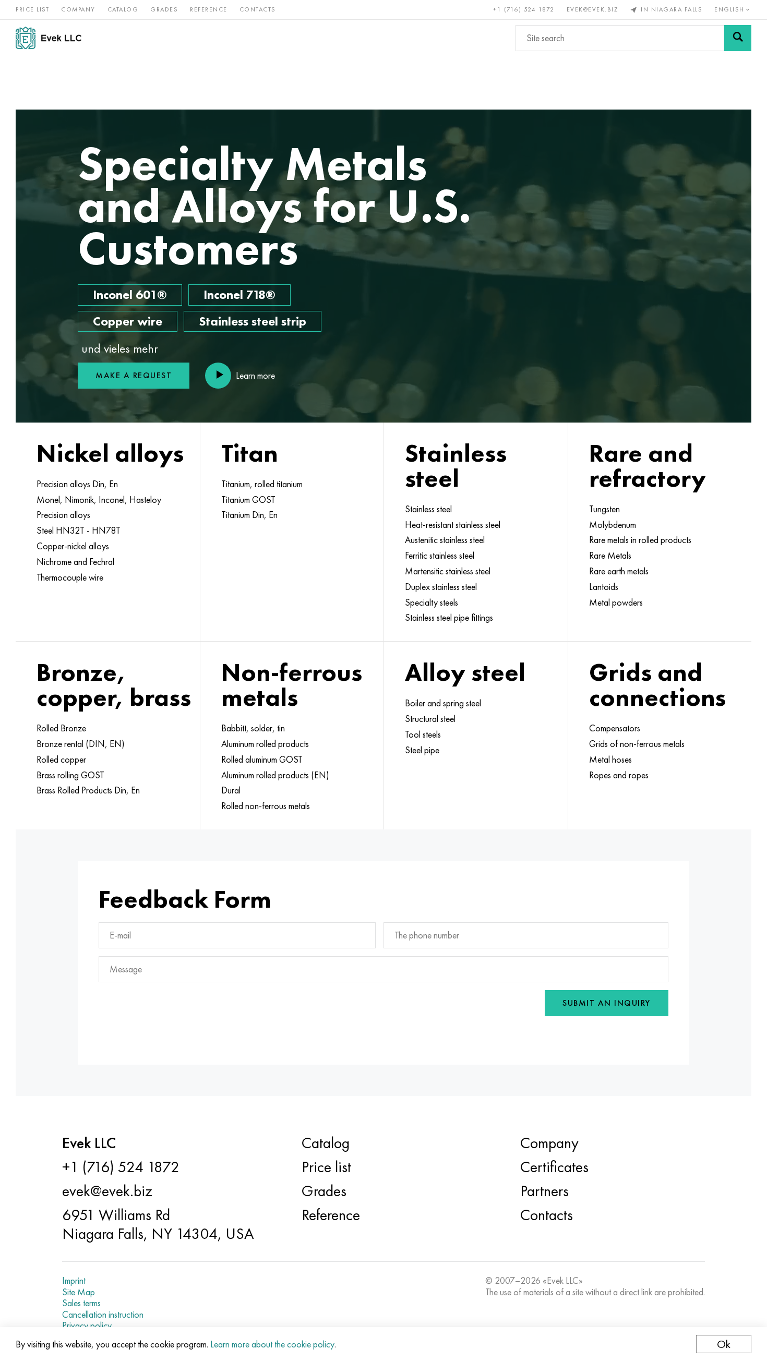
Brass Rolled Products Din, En (88, 790)
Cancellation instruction (102, 1314)
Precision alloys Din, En (77, 484)
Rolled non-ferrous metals (265, 806)
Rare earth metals (619, 571)
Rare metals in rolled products (640, 540)
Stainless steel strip (252, 321)
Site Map (78, 1292)
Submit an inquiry (606, 1002)
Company (78, 9)
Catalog (123, 9)
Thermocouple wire (70, 577)
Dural (231, 790)
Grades (164, 9)
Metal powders (616, 602)
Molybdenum (612, 525)
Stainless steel (428, 509)
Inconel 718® (239, 294)
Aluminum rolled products (265, 744)
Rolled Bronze (61, 728)
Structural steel (430, 719)
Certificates (554, 1167)
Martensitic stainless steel (447, 571)
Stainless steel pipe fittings (449, 617)
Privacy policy (87, 1325)
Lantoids (603, 587)
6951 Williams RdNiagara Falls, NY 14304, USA (158, 1224)
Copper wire (127, 321)
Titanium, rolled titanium (262, 484)
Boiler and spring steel (443, 703)
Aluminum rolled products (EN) (275, 775)
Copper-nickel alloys (73, 546)
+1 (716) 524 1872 (524, 9)
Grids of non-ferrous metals (637, 744)
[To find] (737, 38)
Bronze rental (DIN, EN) (81, 744)
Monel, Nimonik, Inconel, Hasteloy (99, 500)
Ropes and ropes (619, 775)
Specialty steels (431, 602)
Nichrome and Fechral (75, 562)
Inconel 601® (130, 294)
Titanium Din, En (249, 515)
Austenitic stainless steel (445, 540)
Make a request (133, 375)
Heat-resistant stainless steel (452, 525)
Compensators (614, 728)
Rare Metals (610, 555)
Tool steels (423, 734)
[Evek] (53, 38)
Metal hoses (610, 759)
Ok (723, 1344)
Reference (208, 9)
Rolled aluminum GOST (262, 759)
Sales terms (81, 1303)
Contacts (257, 9)
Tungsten (604, 509)
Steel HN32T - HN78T (79, 530)
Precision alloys (63, 515)
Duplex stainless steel (441, 587)
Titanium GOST (248, 500)
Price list (32, 9)
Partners (544, 1191)
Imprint (74, 1280)
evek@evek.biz (592, 9)
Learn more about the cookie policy (272, 1344)
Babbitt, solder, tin (253, 728)
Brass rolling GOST (70, 775)
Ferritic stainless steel (439, 555)
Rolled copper (61, 759)
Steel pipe (422, 750)
